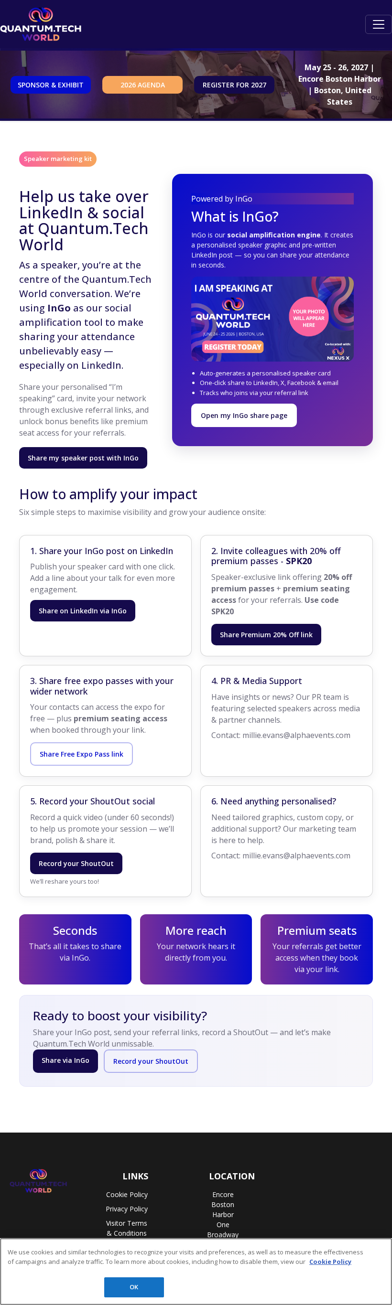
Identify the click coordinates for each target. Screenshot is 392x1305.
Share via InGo (65, 1060)
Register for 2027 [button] (234, 84)
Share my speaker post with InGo (83, 457)
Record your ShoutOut (76, 863)
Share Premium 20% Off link (266, 634)
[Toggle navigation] (378, 24)
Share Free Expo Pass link (81, 754)
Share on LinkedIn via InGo (83, 610)
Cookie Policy (127, 1194)
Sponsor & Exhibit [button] (51, 84)
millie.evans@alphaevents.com (296, 735)
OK (134, 1287)
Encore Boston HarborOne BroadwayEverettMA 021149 (222, 1224)
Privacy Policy (127, 1208)
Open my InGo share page (244, 415)
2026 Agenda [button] (142, 84)
